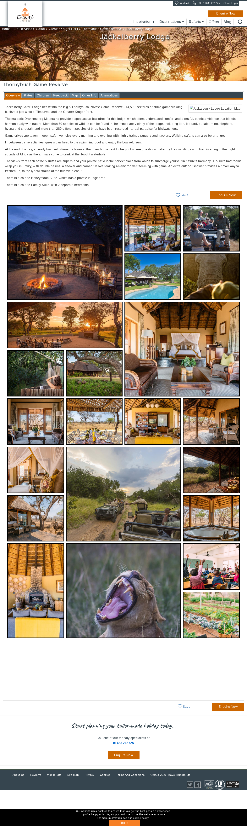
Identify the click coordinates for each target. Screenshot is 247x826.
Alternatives (109, 95)
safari (40, 29)
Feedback (60, 95)
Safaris (195, 22)
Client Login (230, 3)
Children (43, 95)
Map (75, 95)
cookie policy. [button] (141, 818)
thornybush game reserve (102, 29)
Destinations (170, 22)
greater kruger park (63, 29)
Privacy (89, 774)
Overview (13, 95)
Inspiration (142, 22)
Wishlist (184, 3)
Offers (214, 22)
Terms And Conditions (130, 774)
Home (6, 29)
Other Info (89, 95)
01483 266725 (211, 3)
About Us (19, 774)
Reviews (35, 774)
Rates (28, 95)
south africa (23, 29)
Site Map (73, 774)
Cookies (105, 774)
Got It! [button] (124, 823)
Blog (227, 22)
